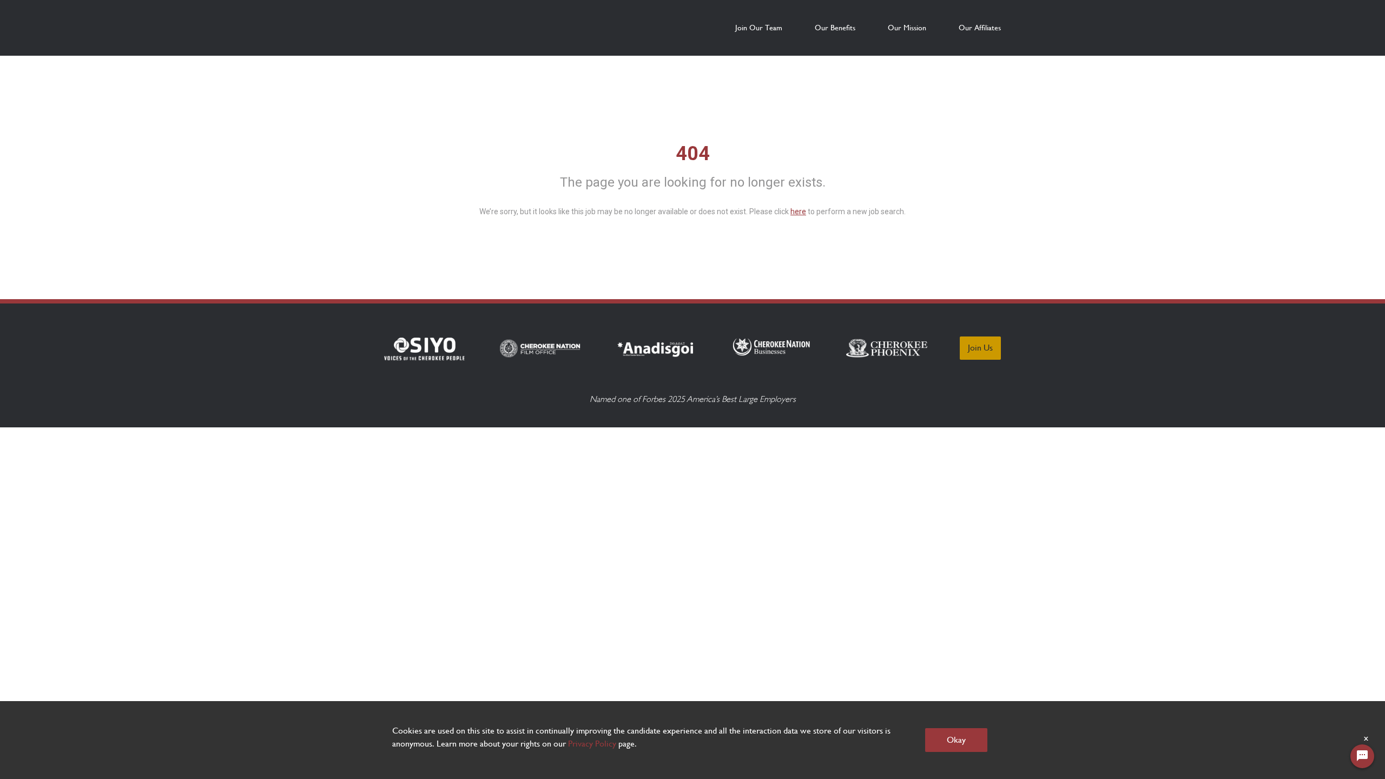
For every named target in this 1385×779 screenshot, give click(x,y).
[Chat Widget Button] (1362, 756)
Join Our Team (758, 27)
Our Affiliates (980, 27)
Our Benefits (835, 27)
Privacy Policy (592, 743)
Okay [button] (956, 740)
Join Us (980, 347)
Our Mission (907, 27)
